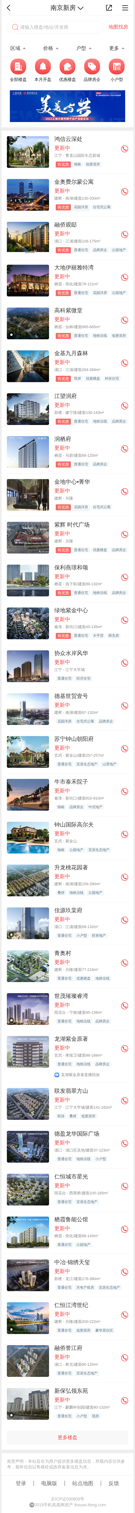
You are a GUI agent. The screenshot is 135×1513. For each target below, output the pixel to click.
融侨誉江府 (68, 1348)
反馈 (113, 1483)
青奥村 (62, 953)
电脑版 (49, 1483)
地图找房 (118, 27)
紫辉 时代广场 (72, 524)
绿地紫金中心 (71, 610)
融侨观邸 (65, 224)
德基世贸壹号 (71, 696)
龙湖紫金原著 (71, 1039)
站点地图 (82, 1483)
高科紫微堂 (68, 310)
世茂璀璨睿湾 (71, 996)
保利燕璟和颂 (71, 567)
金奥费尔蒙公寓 (74, 182)
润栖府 (62, 439)
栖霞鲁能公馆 (71, 1219)
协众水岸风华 (71, 653)
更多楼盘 (67, 1437)
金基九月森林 (71, 353)
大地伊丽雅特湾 (74, 267)
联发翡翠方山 (71, 1091)
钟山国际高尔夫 (74, 824)
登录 (21, 1483)
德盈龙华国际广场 (76, 1134)
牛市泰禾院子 (71, 782)
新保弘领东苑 (71, 1391)
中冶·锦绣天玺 (72, 1262)
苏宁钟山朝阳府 (74, 739)
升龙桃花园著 (71, 867)
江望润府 (65, 396)
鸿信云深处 (68, 139)
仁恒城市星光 (71, 1176)
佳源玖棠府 (68, 910)
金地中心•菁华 (72, 482)
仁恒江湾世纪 (71, 1305)
